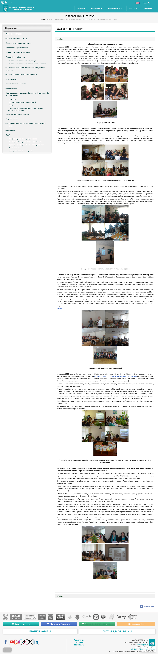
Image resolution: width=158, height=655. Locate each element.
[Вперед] (9, 650)
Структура (147, 8)
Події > (78, 20)
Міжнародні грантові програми (18, 52)
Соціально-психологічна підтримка (98, 624)
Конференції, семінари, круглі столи (23, 139)
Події (11, 105)
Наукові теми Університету (16, 38)
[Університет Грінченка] (5, 617)
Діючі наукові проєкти (14, 34)
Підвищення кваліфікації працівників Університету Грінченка (25, 124)
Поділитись (149, 606)
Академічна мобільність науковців (22, 61)
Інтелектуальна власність (16, 84)
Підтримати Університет (60, 624)
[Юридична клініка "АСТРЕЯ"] (70, 617)
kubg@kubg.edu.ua (142, 645)
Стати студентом (22, 624)
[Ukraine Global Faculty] (132, 617)
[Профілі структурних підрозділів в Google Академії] (86, 617)
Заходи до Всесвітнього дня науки (22, 151)
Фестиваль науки (15, 148)
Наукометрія (11, 79)
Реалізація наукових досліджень (18, 43)
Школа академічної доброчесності (22, 102)
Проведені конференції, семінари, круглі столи (27, 145)
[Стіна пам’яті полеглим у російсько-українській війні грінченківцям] (60, 617)
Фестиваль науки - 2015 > (107, 20)
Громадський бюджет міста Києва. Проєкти (25, 142)
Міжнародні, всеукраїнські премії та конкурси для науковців (25, 69)
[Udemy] (121, 617)
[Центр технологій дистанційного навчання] (77, 617)
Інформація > (60, 20)
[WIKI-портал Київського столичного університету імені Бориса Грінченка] (96, 617)
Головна (81, 8)
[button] (2, 3)
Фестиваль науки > (89, 20)
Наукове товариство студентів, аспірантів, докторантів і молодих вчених (27, 94)
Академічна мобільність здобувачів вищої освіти (28, 64)
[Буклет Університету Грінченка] (50, 617)
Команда (12, 99)
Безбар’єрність (137, 624)
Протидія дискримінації (117, 631)
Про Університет (116, 8)
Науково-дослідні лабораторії (17, 114)
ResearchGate (11, 88)
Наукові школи (12, 119)
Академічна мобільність (15, 57)
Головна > (50, 20)
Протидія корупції (40, 631)
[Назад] (5, 650)
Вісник (59, 309)
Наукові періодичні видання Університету (22, 74)
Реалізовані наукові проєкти (17, 48)
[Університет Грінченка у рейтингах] (42, 617)
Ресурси (133, 8)
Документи (10, 130)
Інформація (96, 8)
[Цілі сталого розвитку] (30, 617)
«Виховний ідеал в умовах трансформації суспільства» (115, 376)
